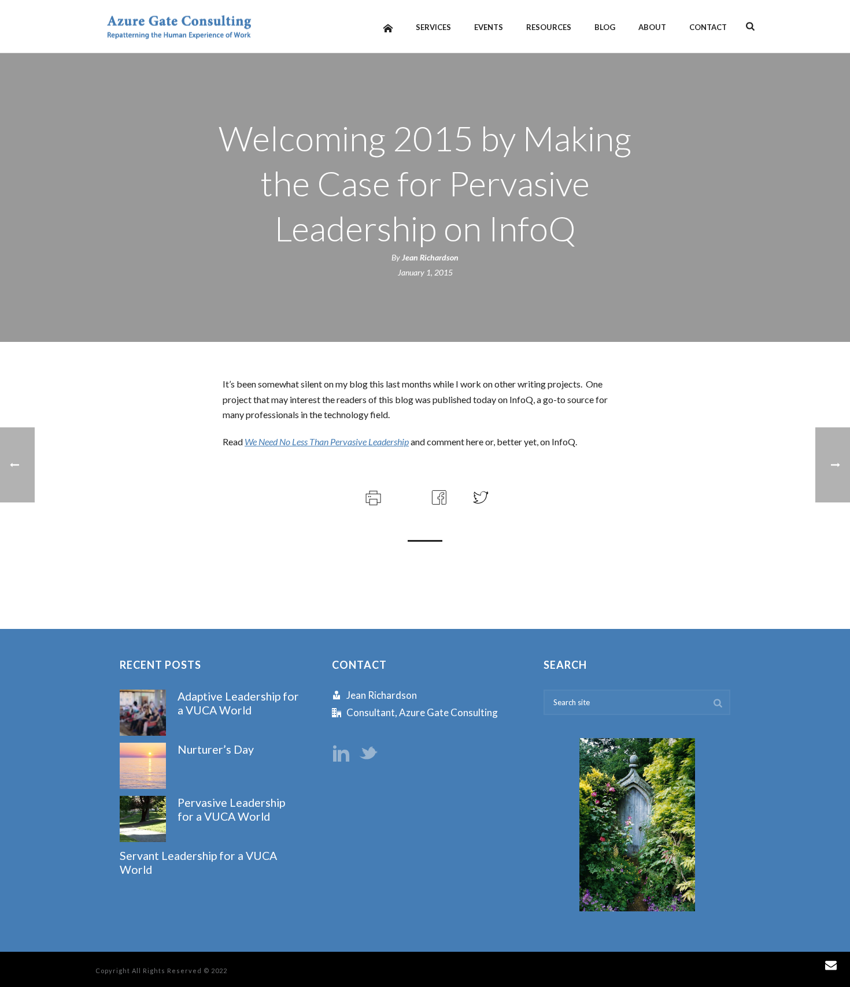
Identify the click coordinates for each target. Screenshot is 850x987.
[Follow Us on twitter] (368, 754)
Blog (604, 27)
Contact (708, 27)
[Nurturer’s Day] (143, 766)
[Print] (372, 496)
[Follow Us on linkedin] (341, 754)
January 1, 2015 (425, 272)
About (652, 27)
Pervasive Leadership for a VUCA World (231, 809)
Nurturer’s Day (216, 749)
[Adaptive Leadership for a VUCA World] (143, 713)
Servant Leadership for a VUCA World (198, 862)
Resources (548, 27)
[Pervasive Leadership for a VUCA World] (143, 819)
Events (488, 27)
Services (433, 27)
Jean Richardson (430, 257)
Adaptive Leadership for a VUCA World (238, 703)
